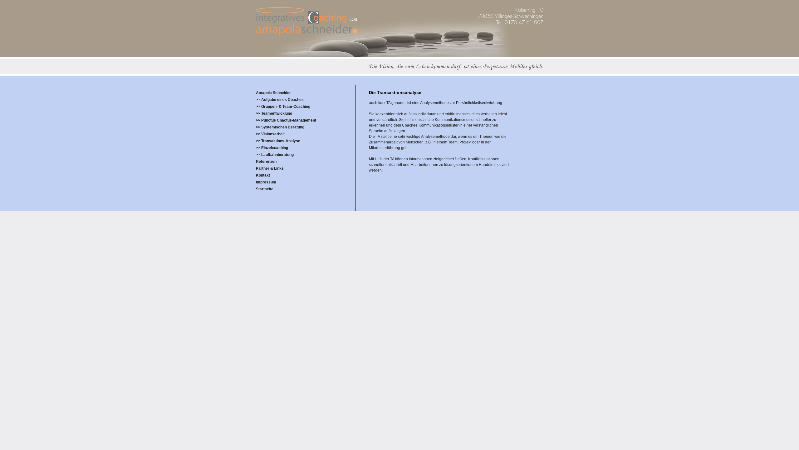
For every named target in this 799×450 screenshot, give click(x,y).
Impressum (266, 182)
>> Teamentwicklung (274, 113)
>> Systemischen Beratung (280, 127)
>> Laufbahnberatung (275, 154)
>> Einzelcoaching (272, 148)
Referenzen (266, 161)
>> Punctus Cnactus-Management (286, 120)
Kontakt (263, 175)
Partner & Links (270, 168)
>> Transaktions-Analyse (278, 141)
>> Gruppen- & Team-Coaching (283, 106)
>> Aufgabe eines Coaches (280, 100)
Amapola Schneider (273, 93)
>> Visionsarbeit (270, 134)
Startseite (264, 189)
